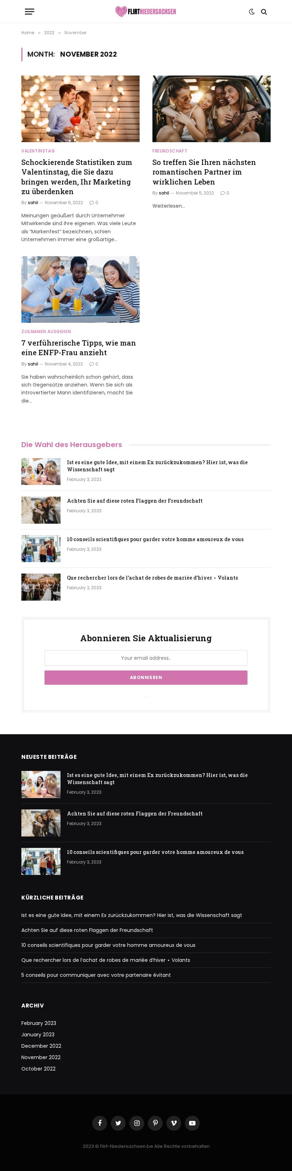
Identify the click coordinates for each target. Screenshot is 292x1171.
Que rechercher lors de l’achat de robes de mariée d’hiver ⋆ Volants (152, 577)
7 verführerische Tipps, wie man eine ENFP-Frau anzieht (78, 347)
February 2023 (38, 1023)
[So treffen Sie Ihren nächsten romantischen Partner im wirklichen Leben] (211, 109)
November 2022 (41, 1057)
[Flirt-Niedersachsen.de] (146, 11)
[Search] (263, 12)
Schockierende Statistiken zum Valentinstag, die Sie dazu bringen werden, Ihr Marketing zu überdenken (76, 176)
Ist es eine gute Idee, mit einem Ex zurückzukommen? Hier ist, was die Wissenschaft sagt (157, 466)
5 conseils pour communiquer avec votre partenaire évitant (96, 975)
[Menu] (29, 12)
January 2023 (37, 1034)
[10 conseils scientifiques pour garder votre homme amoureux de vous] (41, 548)
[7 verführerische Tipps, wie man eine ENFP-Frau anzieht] (80, 289)
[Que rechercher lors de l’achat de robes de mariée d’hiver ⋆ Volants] (41, 587)
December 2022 (41, 1046)
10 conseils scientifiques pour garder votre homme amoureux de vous (155, 539)
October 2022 (38, 1068)
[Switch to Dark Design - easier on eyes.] (251, 12)
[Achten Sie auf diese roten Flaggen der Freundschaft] (41, 510)
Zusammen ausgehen (46, 331)
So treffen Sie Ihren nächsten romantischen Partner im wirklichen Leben (204, 171)
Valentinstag (38, 151)
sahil (33, 203)
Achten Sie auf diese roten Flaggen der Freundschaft (135, 500)
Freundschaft (169, 151)
